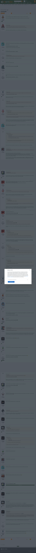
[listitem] (18, 279)
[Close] (30, 270)
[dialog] (18, 276)
